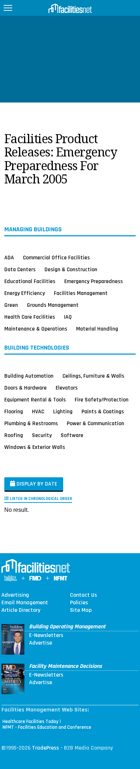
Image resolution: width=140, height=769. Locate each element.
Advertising (15, 595)
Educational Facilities (29, 281)
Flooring (13, 411)
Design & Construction (71, 269)
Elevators (67, 387)
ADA (9, 257)
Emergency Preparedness (93, 281)
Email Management (24, 603)
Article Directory (20, 610)
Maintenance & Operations (35, 328)
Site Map (81, 610)
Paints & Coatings (102, 411)
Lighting (63, 411)
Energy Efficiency (24, 293)
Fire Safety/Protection (102, 399)
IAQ (68, 316)
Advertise (40, 643)
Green (11, 305)
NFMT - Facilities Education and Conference (47, 727)
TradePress (45, 748)
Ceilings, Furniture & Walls (93, 375)
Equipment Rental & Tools (35, 399)
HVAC (38, 411)
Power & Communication (95, 423)
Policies (79, 603)
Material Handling (97, 328)
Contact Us (83, 595)
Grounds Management (53, 305)
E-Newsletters (46, 635)
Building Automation (28, 375)
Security (42, 435)
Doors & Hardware (25, 387)
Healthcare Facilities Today (31, 721)
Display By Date (36, 484)
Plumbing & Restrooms (31, 423)
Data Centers (20, 269)
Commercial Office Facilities (56, 257)
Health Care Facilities (29, 316)
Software (72, 435)
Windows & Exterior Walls (34, 447)
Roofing (13, 435)
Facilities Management (81, 293)
